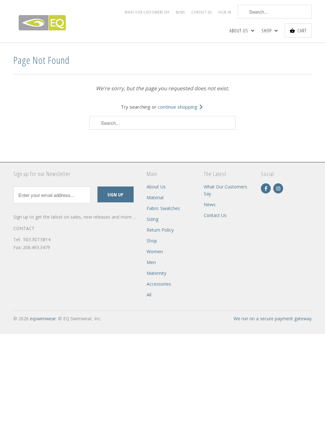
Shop (267, 30)
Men (151, 262)
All (149, 295)
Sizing (152, 219)
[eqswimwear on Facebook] (266, 188)
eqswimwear (43, 318)
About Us (239, 30)
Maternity (156, 273)
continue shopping (178, 107)
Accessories (159, 284)
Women (155, 251)
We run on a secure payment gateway (273, 318)
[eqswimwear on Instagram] (278, 188)
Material (155, 197)
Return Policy (160, 230)
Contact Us (201, 12)
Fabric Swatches (163, 208)
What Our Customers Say (147, 12)
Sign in (224, 12)
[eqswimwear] (48, 21)
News (180, 12)
